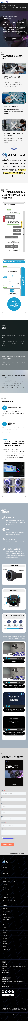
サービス (8, 5)
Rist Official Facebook (6, 991)
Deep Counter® (6, 890)
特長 (17, 7)
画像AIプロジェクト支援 (9, 881)
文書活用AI (5, 874)
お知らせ (5, 935)
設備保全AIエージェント (9, 897)
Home (2, 5)
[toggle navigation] (25, 1)
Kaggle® (5, 927)
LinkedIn (13, 991)
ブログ (4, 933)
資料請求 (9, 9)
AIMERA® (5, 887)
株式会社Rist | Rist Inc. (4, 2)
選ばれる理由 (23, 7)
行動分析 (5, 884)
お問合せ (5, 946)
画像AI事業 (5, 909)
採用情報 (5, 941)
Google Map (6, 972)
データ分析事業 (6, 911)
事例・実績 (5, 930)
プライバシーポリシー (8, 949)
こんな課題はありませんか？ (8, 7)
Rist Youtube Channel (3, 991)
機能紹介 (4, 9)
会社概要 (5, 938)
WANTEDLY (8, 995)
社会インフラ (6, 920)
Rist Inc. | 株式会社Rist (6, 861)
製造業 (4, 914)
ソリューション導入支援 (9, 900)
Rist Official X (9, 991)
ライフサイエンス (7, 917)
